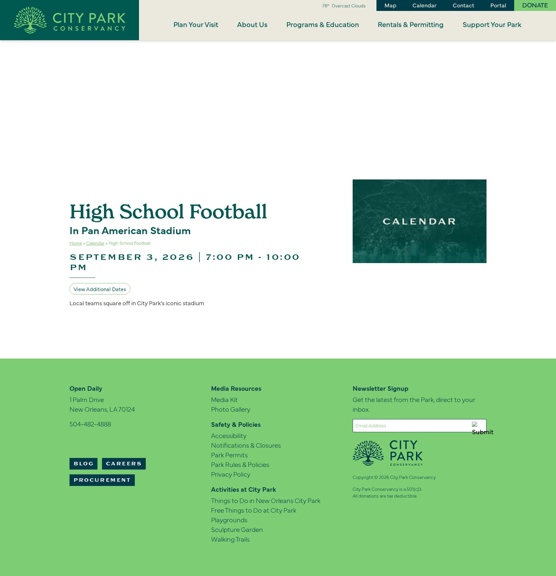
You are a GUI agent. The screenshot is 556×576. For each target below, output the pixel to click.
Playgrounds (229, 519)
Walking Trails (230, 539)
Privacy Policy (230, 474)
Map (390, 5)
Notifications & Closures (246, 445)
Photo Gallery (230, 409)
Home (76, 243)
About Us (252, 24)
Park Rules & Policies (240, 464)
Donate (535, 4)
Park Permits (229, 454)
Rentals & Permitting (411, 24)
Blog (83, 464)
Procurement (102, 480)
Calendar (424, 5)
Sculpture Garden (237, 529)
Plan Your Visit (195, 24)
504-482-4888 (90, 423)
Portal (498, 5)
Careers (124, 464)
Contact (463, 5)
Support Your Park (492, 24)
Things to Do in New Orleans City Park (265, 500)
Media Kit (224, 399)
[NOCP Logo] (69, 19)
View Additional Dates (100, 288)
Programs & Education (322, 24)
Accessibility (228, 435)
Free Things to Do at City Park (253, 510)
